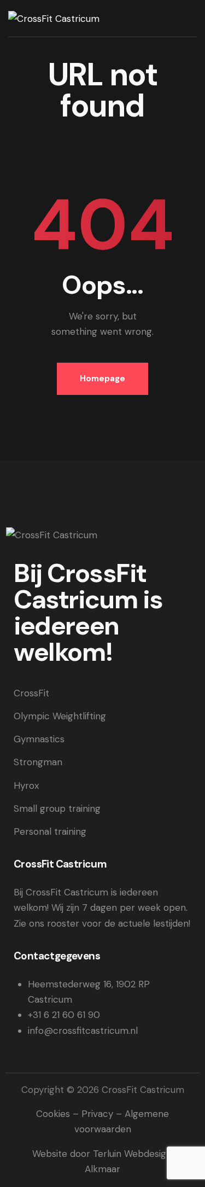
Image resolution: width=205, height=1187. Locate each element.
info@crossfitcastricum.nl (83, 1031)
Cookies (53, 1114)
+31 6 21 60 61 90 (64, 1015)
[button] (193, 17)
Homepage (102, 378)
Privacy (97, 1114)
